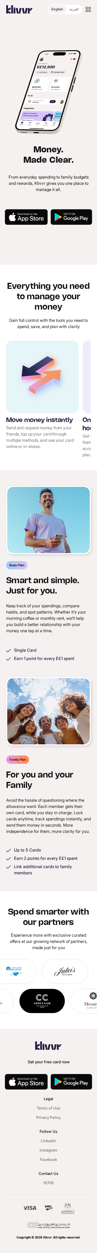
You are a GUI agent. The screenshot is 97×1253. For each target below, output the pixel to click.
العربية (74, 9)
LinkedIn (48, 1141)
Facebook (48, 1159)
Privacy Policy (48, 1117)
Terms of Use (48, 1108)
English (57, 9)
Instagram (48, 1150)
